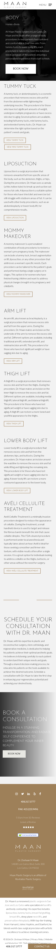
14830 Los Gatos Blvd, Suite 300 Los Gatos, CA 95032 (28, 864)
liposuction (11, 912)
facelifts (47, 905)
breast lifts (15, 916)
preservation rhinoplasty (17, 920)
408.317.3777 (14, 946)
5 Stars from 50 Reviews (28, 817)
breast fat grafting (41, 912)
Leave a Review (28, 822)
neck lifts (37, 916)
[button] (45, 4)
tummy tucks (24, 912)
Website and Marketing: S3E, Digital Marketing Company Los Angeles (29, 943)
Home (9, 24)
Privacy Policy (37, 939)
